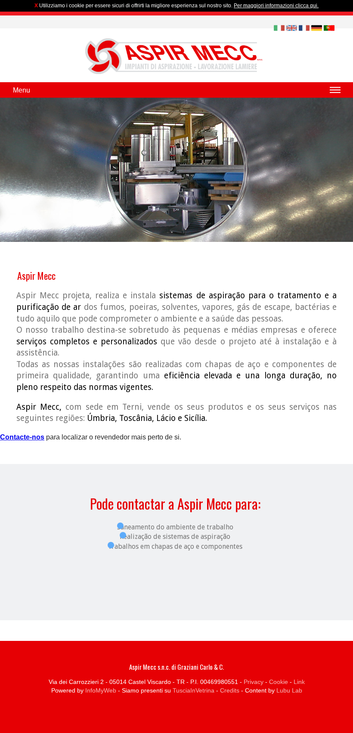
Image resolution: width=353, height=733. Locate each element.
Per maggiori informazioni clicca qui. (276, 6)
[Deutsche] (316, 27)
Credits (229, 690)
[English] (291, 27)
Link (299, 681)
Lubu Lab (289, 690)
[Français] (304, 27)
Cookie (278, 681)
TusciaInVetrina (193, 690)
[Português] (329, 27)
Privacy (253, 681)
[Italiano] (279, 27)
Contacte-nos (22, 437)
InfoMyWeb (100, 690)
